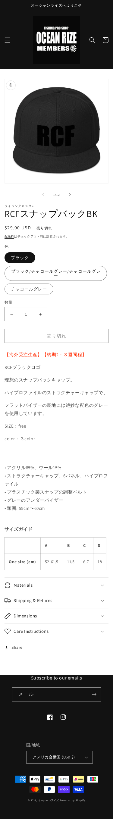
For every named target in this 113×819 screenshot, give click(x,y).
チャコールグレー (29, 289)
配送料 (9, 236)
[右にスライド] (70, 194)
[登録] (94, 694)
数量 (9, 302)
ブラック (20, 257)
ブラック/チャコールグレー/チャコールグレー (56, 273)
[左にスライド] (43, 194)
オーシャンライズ (48, 800)
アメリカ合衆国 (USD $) (54, 757)
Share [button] (17, 647)
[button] (7, 40)
